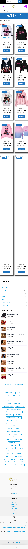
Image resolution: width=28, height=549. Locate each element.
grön (21, 398)
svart (5, 459)
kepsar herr (9, 412)
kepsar (9, 403)
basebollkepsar (19, 387)
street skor (20, 453)
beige (8, 389)
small (20, 437)
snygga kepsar (18, 439)
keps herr (9, 420)
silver (7, 437)
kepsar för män (20, 406)
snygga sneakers (14, 445)
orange (18, 428)
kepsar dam (17, 403)
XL (10, 464)
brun (14, 395)
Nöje (2, 299)
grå (15, 398)
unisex (21, 459)
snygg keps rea (9, 450)
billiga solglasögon (9, 392)
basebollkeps (8, 387)
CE (19, 395)
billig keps (20, 392)
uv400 (14, 462)
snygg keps (21, 448)
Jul (2, 293)
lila (20, 426)
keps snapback (9, 423)
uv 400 (21, 462)
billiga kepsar (17, 389)
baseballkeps (8, 384)
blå (8, 395)
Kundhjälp (14, 502)
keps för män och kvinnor (13, 417)
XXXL (21, 464)
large (8, 426)
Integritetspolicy (14, 504)
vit (5, 464)
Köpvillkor (14, 508)
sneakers (8, 439)
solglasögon (19, 450)
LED (14, 426)
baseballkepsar (19, 384)
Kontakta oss (14, 506)
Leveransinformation (14, 511)
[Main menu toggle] (3, 6)
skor (14, 437)
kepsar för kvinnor (8, 406)
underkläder (13, 459)
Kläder (3, 296)
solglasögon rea (9, 453)
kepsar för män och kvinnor (14, 409)
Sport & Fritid (4, 305)
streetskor (8, 456)
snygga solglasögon (9, 448)
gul (8, 401)
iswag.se (14, 493)
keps (19, 401)
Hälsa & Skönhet (5, 288)
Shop (2, 11)
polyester (8, 434)
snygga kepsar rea (13, 442)
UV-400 (7, 462)
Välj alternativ (7, 50)
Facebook (8, 398)
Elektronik (3, 285)
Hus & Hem (4, 291)
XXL (16, 464)
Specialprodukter (5, 302)
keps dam (8, 414)
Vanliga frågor (14, 513)
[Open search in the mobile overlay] (14, 1)
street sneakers (18, 456)
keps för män (18, 414)
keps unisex (20, 423)
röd (21, 434)
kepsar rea (18, 412)
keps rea (18, 420)
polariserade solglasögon (13, 431)
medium (10, 428)
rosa (15, 434)
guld (13, 401)
